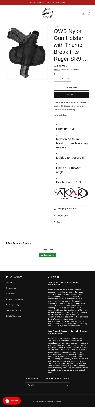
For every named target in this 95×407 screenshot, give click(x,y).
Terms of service (13, 310)
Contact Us (11, 288)
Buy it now (71, 95)
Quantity (57, 74)
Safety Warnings (13, 316)
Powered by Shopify (54, 401)
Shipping (57, 69)
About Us (10, 294)
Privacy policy (12, 305)
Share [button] (59, 222)
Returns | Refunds (14, 299)
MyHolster (42, 401)
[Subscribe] (67, 385)
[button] (5, 13)
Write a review (47, 255)
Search (9, 282)
